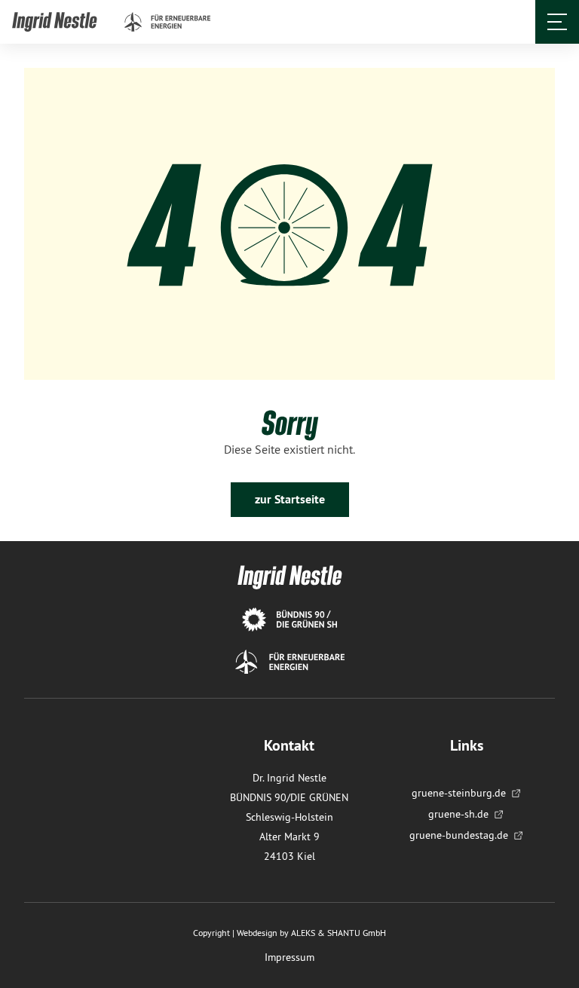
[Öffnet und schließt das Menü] (557, 22)
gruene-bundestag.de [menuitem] (458, 835)
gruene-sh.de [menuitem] (458, 814)
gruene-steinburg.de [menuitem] (459, 793)
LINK (25, 21)
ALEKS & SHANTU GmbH (338, 932)
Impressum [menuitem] (289, 957)
